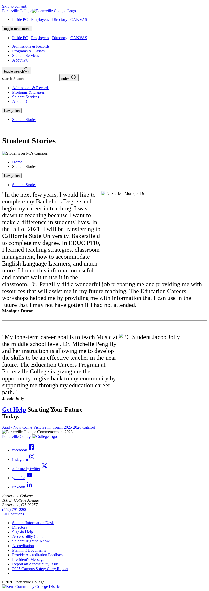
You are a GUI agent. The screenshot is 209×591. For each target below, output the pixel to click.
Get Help (14, 409)
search (7, 78)
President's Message (28, 559)
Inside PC (20, 19)
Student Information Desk (33, 523)
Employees (40, 19)
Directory (59, 19)
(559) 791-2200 (14, 509)
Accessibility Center (28, 536)
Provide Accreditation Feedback (38, 555)
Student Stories (24, 119)
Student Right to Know (31, 541)
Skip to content (14, 6)
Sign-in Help (22, 532)
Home (17, 162)
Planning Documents (29, 550)
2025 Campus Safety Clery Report (40, 568)
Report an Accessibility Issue (35, 564)
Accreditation (23, 546)
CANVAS (78, 19)
